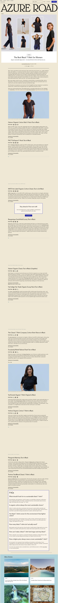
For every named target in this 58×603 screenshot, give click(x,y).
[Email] (33, 66)
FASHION (2, 13)
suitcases (45, 88)
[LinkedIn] (28, 66)
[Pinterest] (31, 66)
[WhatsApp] (29, 66)
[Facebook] (25, 66)
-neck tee (41, 126)
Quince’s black (36, 126)
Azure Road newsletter (30, 89)
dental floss (12, 89)
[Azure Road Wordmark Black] (29, 4)
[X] (26, 66)
